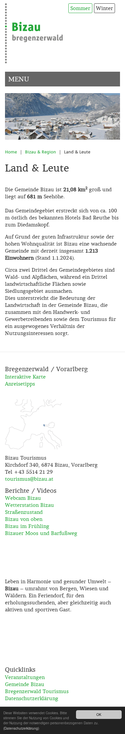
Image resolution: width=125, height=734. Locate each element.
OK (98, 714)
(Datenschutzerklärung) (21, 728)
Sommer (80, 8)
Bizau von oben (23, 519)
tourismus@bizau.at (29, 479)
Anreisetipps (20, 384)
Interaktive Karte (25, 377)
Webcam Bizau (23, 498)
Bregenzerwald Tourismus (37, 691)
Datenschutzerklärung (31, 698)
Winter (104, 8)
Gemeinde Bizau (24, 684)
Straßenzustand (24, 512)
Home (11, 151)
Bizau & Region (40, 151)
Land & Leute (77, 151)
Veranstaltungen (25, 677)
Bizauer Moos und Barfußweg (41, 533)
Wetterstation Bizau (29, 505)
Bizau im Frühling (27, 526)
